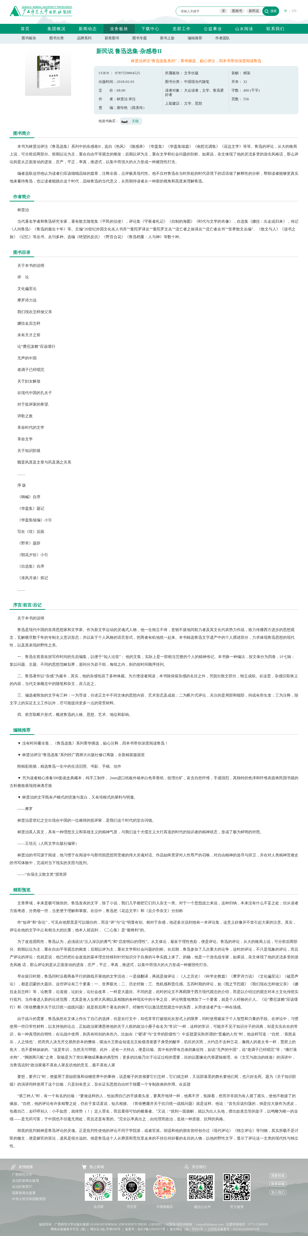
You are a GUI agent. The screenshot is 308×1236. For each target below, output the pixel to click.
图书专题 (139, 38)
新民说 (254, 11)
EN (294, 11)
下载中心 (150, 29)
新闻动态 (88, 29)
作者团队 (222, 38)
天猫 (135, 121)
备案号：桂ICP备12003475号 (145, 1229)
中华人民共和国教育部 (29, 1199)
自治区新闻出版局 (25, 1180)
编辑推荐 (195, 38)
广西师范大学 (22, 1174)
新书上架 (167, 38)
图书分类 (56, 38)
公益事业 (213, 29)
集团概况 (56, 29)
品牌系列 (84, 38)
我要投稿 (278, 1175)
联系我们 (275, 29)
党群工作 (182, 29)
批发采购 (278, 1184)
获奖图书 (112, 38)
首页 (25, 29)
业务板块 (119, 29)
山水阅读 (244, 29)
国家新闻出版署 (24, 1193)
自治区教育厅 (22, 1187)
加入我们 (278, 1192)
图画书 (237, 11)
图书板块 (29, 38)
